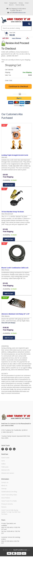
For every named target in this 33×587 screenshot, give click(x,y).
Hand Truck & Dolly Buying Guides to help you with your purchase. (11, 512)
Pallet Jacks (4, 467)
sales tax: (8, 75)
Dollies (3, 464)
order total (8, 80)
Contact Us (4, 482)
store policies (5, 498)
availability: (7, 180)
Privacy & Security (7, 504)
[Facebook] (2, 449)
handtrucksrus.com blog (9, 491)
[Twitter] (6, 449)
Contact (27, 3)
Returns (3, 507)
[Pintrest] (10, 449)
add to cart (9, 185)
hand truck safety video (9, 495)
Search (26, 24)
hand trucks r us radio (9, 501)
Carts (3, 461)
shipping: (7, 72)
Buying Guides (13, 3)
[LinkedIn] (14, 449)
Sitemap (21, 3)
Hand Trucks (5, 458)
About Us (11, 5)
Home (5, 3)
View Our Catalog (20, 5)
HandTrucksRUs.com (20, 550)
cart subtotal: (9, 69)
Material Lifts (5, 470)
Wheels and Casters (7, 473)
